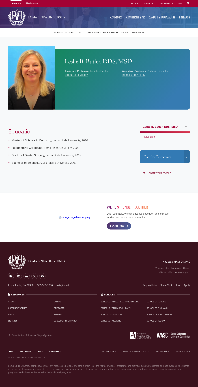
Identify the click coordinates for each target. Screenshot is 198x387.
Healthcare (32, 3)
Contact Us (149, 3)
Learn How (117, 226)
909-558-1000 (45, 285)
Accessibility (162, 351)
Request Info (149, 285)
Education (149, 136)
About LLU (134, 3)
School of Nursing (156, 302)
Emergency (55, 351)
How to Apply (182, 285)
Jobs (10, 351)
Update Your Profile (159, 173)
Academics (116, 17)
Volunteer (25, 351)
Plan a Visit (166, 285)
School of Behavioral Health (116, 308)
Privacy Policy (183, 351)
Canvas (57, 302)
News (11, 314)
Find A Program (166, 3)
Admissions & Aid (135, 17)
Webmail (58, 314)
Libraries (12, 321)
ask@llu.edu (63, 285)
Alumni (11, 302)
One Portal (59, 308)
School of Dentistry (76, 75)
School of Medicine (111, 321)
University (16, 3)
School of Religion (156, 321)
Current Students (17, 308)
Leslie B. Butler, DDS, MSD (160, 126)
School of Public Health (159, 314)
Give (180, 3)
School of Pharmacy (157, 308)
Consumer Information (65, 321)
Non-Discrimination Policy (136, 351)
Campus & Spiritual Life (162, 17)
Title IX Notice (109, 351)
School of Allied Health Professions (120, 302)
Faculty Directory (157, 157)
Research (184, 17)
